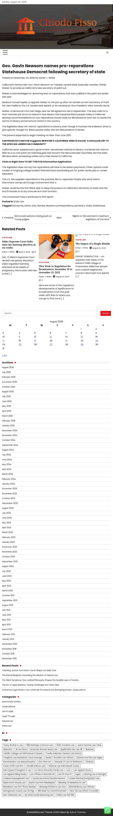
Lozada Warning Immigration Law (83, 778)
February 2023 (8, 537)
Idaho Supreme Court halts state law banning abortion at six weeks (19, 244)
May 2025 (6, 406)
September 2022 (10, 561)
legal (77, 774)
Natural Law (7, 721)
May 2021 (6, 619)
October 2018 (8, 653)
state (89, 205)
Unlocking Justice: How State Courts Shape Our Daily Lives (29, 670)
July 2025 (6, 396)
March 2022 (7, 590)
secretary (79, 205)
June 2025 (7, 401)
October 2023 (8, 498)
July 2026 (6, 372)
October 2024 (8, 440)
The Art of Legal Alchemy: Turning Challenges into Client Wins (30, 685)
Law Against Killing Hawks (14, 774)
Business (90, 749)
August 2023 (8, 508)
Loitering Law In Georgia (94, 774)
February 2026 (9, 377)
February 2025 (8, 420)
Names (41, 205)
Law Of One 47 (65, 774)
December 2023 (9, 488)
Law (68, 770)
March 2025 (7, 416)
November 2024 (9, 435)
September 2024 (10, 445)
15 (82, 336)
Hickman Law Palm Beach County (64, 766)
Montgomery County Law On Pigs (18, 791)
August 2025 (8, 391)
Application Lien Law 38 (71, 749)
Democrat (17, 205)
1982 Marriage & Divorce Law (39, 745)
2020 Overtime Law (65, 745)
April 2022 (6, 586)
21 (66, 340)
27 (51, 344)
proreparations (64, 205)
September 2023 (10, 503)
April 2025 (6, 411)
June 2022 (7, 576)
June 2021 (6, 615)
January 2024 (8, 484)
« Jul (4, 355)
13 (51, 336)
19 (35, 340)
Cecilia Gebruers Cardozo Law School (63, 753)
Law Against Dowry (82, 770)
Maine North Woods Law (14, 782)
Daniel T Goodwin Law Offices (59, 757)
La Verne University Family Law (49, 770)
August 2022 (8, 566)
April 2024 (6, 469)
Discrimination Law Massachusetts (19, 761)
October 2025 (8, 387)
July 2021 (6, 610)
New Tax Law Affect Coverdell (84, 791)
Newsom (50, 205)
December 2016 (9, 658)
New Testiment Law (12, 795)
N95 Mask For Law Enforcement (52, 791)
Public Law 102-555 (65, 795)
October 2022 (8, 556)
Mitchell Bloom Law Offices (81, 786)
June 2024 (7, 459)
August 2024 (8, 450)
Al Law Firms (21, 749)
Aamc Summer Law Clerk (89, 745)
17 (3, 340)
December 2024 (9, 430)
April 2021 (6, 624)
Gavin (27, 205)
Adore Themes (78, 812)
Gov (34, 205)
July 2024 (6, 454)
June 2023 (7, 518)
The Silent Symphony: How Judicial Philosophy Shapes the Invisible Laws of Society (40, 680)
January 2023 (8, 542)
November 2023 (9, 493)
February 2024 (9, 479)
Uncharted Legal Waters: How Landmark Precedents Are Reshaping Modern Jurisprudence (44, 690)
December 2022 (9, 547)
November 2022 (9, 551)
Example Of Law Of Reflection (69, 761)
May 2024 (6, 464)
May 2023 (6, 522)
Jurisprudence (8, 706)
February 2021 (8, 634)
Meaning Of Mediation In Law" (72, 782)
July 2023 (6, 513)
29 (82, 344)
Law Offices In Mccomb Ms (42, 774)
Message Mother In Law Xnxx (52, 786)
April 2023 (6, 527)
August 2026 (8, 367)
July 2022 (6, 571)
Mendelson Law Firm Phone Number (19, 786)
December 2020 (9, 644)
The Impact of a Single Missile (93, 243)
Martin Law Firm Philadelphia (42, 782)
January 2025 (8, 425)
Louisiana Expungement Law (16, 778)
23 (96, 340)
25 (20, 344)
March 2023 (7, 532)
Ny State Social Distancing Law (39, 795)
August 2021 (7, 605)
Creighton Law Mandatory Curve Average (22, 757)
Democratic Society (11, 701)
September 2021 (9, 600)
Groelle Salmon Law (36, 766)
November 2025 (9, 382)
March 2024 (7, 474)
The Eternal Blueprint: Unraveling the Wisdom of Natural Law (30, 675)
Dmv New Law (44, 761)
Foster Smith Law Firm (13, 766)
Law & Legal (7, 711)
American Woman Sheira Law (43, 749)
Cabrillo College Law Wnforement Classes (23, 753)
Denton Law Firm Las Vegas (89, 757)
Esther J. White (47, 77)
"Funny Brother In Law (13, 745)
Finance (89, 761)
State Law (18, 201)
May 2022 (6, 581)
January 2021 (8, 639)
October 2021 (8, 595)
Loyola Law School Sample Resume (49, 778)
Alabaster (7, 749)
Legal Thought (8, 716)
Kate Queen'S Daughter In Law (17, 770)
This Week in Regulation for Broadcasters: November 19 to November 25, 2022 (55, 269)
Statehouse (99, 205)
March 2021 (7, 629)
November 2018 (9, 649)
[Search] (107, 52)
